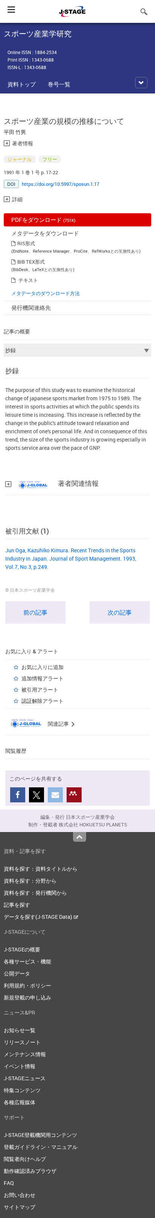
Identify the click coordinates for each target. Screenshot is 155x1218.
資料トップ (22, 84)
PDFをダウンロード (43, 219)
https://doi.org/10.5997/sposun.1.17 (60, 184)
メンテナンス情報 (25, 1054)
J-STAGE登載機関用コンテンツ (40, 1134)
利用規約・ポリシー (27, 985)
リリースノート (22, 1042)
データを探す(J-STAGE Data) (38, 916)
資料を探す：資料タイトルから (41, 868)
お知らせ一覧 (19, 1030)
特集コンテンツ (22, 1090)
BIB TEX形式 (31, 261)
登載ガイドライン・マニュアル (41, 1146)
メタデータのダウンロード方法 (45, 293)
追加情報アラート (42, 678)
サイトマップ (19, 1206)
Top (79, 837)
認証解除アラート (42, 700)
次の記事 (120, 612)
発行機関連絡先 (31, 307)
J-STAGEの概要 (22, 949)
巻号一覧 (59, 84)
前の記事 (35, 612)
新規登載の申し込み (27, 997)
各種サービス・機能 (27, 961)
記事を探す (17, 904)
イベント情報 (19, 1066)
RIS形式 (26, 243)
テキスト (28, 280)
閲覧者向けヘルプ (25, 1158)
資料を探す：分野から (30, 880)
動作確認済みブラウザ (30, 1170)
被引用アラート (39, 689)
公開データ (17, 973)
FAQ (9, 1182)
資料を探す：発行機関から (35, 892)
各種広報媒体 (19, 1102)
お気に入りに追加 (42, 667)
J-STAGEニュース (25, 1078)
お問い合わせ (19, 1194)
